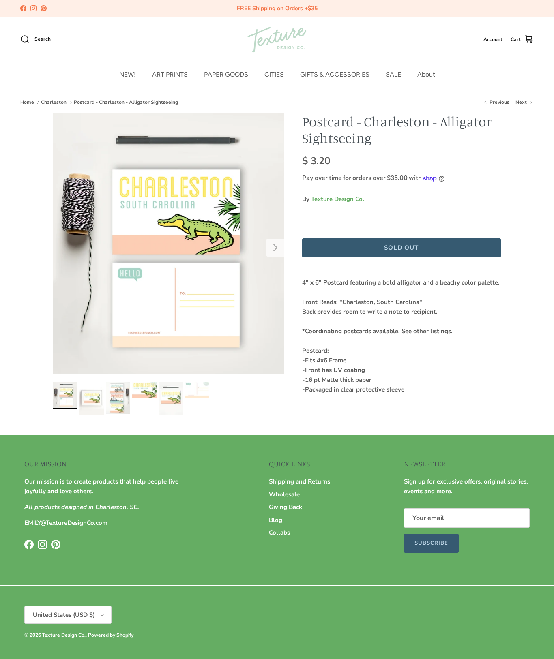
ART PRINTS (170, 74)
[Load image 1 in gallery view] (168, 243)
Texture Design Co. (337, 199)
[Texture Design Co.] (277, 39)
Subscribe (431, 543)
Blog (275, 520)
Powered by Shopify (110, 635)
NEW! (127, 74)
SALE (393, 74)
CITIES (274, 74)
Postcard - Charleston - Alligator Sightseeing (126, 102)
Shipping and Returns (299, 481)
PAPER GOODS (226, 74)
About (426, 74)
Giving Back (285, 507)
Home (27, 102)
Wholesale (284, 494)
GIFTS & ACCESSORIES (334, 74)
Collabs (279, 532)
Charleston (54, 102)
